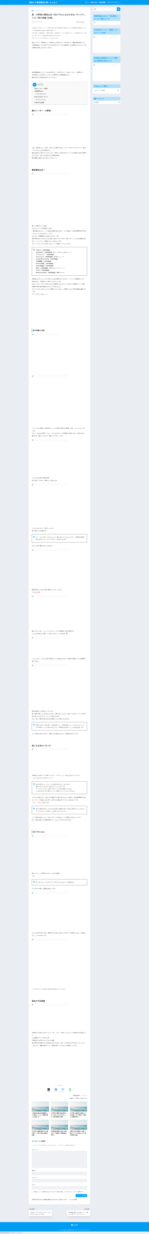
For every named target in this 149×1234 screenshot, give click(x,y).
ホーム (87, 2)
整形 (82, 1098)
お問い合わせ (94, 2)
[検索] (118, 9)
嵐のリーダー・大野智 (40, 88)
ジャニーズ (84, 1095)
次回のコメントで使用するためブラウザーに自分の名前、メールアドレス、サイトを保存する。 (59, 1191)
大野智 (77, 1098)
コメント (35, 1149)
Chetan (11, 1232)
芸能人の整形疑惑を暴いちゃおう (43, 2)
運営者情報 (102, 2)
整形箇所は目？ (39, 91)
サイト (34, 1185)
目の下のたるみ (41, 99)
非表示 (40, 84)
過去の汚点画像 (39, 102)
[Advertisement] (59, 60)
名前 (34, 1170)
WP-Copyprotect (18, 1232)
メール (34, 1177)
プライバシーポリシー (113, 2)
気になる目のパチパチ (41, 96)
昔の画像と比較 (41, 94)
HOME (75, 1225)
